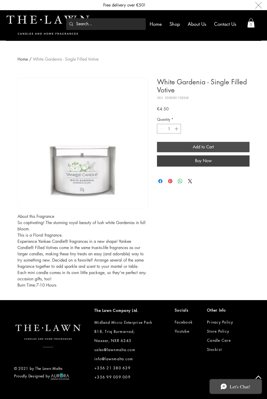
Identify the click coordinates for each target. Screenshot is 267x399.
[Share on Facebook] (160, 181)
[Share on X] (190, 181)
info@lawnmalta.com (113, 358)
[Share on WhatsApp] (180, 181)
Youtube (182, 331)
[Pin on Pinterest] (170, 181)
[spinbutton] (169, 128)
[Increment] (177, 128)
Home (22, 59)
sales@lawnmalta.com (114, 349)
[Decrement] (161, 128)
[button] (251, 23)
